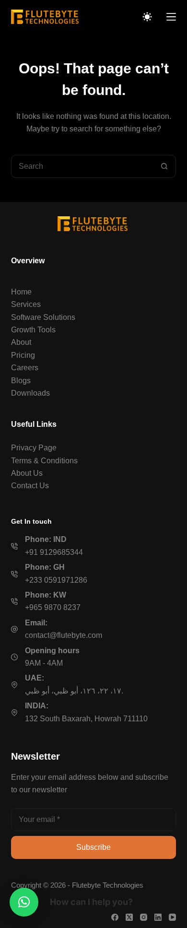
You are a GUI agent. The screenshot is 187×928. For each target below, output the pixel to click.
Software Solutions (43, 317)
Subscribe (93, 847)
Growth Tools (33, 330)
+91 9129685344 (54, 552)
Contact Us (30, 486)
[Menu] (171, 17)
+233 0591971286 (56, 580)
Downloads (30, 393)
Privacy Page (34, 448)
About (21, 342)
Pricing (23, 355)
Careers (24, 368)
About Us (27, 473)
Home (21, 292)
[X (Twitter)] (129, 917)
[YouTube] (172, 917)
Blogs (21, 380)
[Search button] (164, 166)
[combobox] (82, 166)
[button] (24, 902)
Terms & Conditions (44, 461)
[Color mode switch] (147, 17)
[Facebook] (114, 917)
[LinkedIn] (158, 917)
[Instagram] (143, 917)
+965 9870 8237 (53, 607)
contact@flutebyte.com (63, 635)
